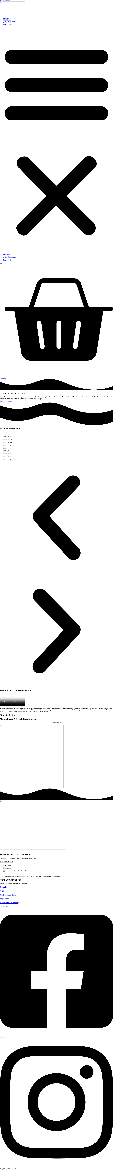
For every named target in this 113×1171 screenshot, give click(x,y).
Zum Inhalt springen (5, 0)
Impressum (5, 899)
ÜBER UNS (6, 18)
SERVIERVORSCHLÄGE (10, 21)
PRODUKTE (7, 23)
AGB (2, 891)
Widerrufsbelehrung (8, 895)
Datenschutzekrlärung (9, 903)
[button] (56, 139)
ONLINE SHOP (7, 24)
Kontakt (3, 887)
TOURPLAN (7, 20)
